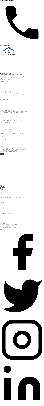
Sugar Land (24, 159)
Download (2, 153)
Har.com (1, 185)
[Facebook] (22, 273)
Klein (23, 157)
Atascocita (1, 157)
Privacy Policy (1, 229)
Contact (3, 70)
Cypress (1, 158)
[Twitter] (22, 317)
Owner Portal (13, 0)
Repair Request (9, 0)
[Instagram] (22, 361)
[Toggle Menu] (0, 72)
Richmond (24, 158)
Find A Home (1, 189)
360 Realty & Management (22, 76)
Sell (2, 69)
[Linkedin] (22, 405)
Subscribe (8, 226)
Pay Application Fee (4, 0)
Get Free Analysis (8, 45)
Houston (1, 159)
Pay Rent (1, 0)
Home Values (1, 188)
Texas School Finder (2, 187)
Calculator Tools (2, 186)
